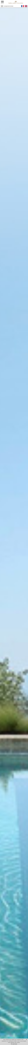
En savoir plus (14, 1043)
